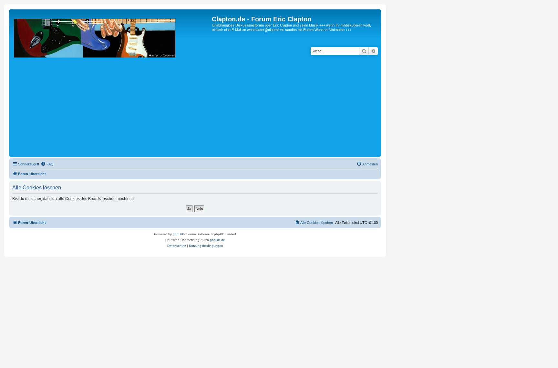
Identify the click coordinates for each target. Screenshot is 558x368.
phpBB (178, 234)
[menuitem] (47, 164)
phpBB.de (217, 240)
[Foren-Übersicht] (111, 85)
